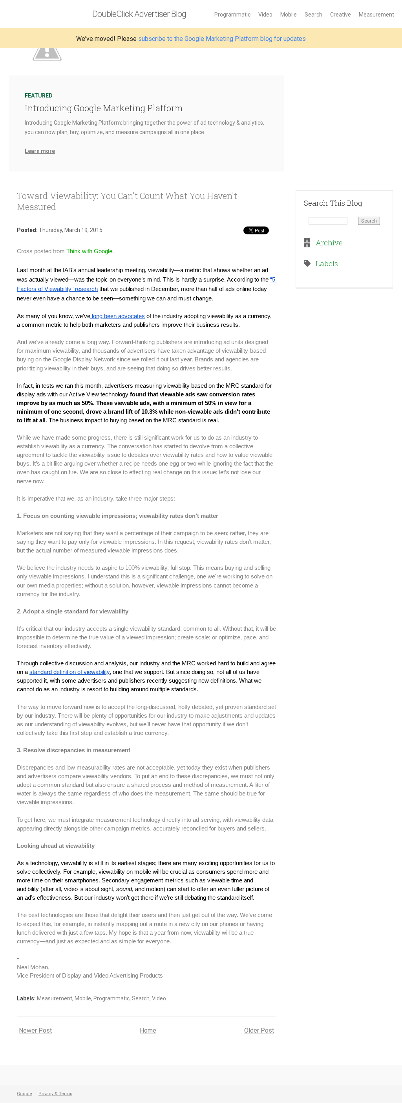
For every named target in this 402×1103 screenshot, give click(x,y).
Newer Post (35, 1030)
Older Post (259, 1030)
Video (265, 14)
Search (313, 14)
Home (148, 1030)
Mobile (288, 14)
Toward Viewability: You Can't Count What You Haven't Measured (127, 201)
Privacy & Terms (55, 1093)
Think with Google (89, 251)
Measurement (376, 14)
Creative (340, 14)
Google (24, 1093)
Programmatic (232, 14)
